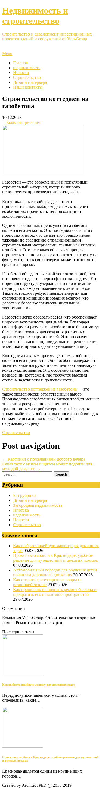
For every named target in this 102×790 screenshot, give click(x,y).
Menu (7, 53)
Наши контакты (27, 87)
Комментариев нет (23, 122)
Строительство (27, 77)
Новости (21, 72)
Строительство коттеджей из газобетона (39, 389)
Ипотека (21, 510)
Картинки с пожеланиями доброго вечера (43, 459)
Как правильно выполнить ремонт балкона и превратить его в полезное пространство (55, 592)
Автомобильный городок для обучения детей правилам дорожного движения (55, 572)
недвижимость (26, 67)
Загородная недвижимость (37, 505)
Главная (20, 62)
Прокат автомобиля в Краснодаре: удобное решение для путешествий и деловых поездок (55, 558)
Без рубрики (24, 495)
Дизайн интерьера (30, 82)
